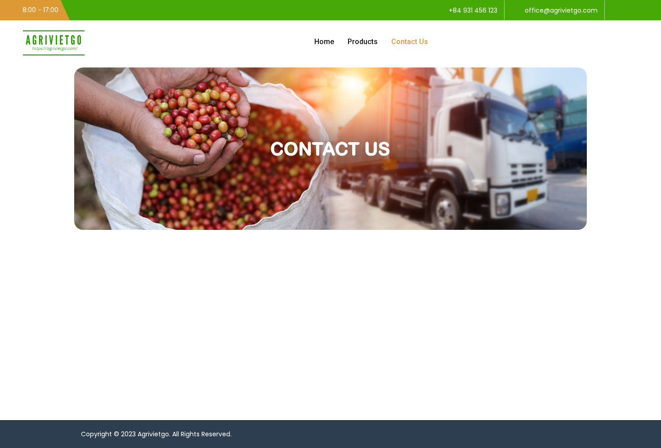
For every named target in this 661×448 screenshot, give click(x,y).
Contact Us (409, 41)
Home (324, 41)
